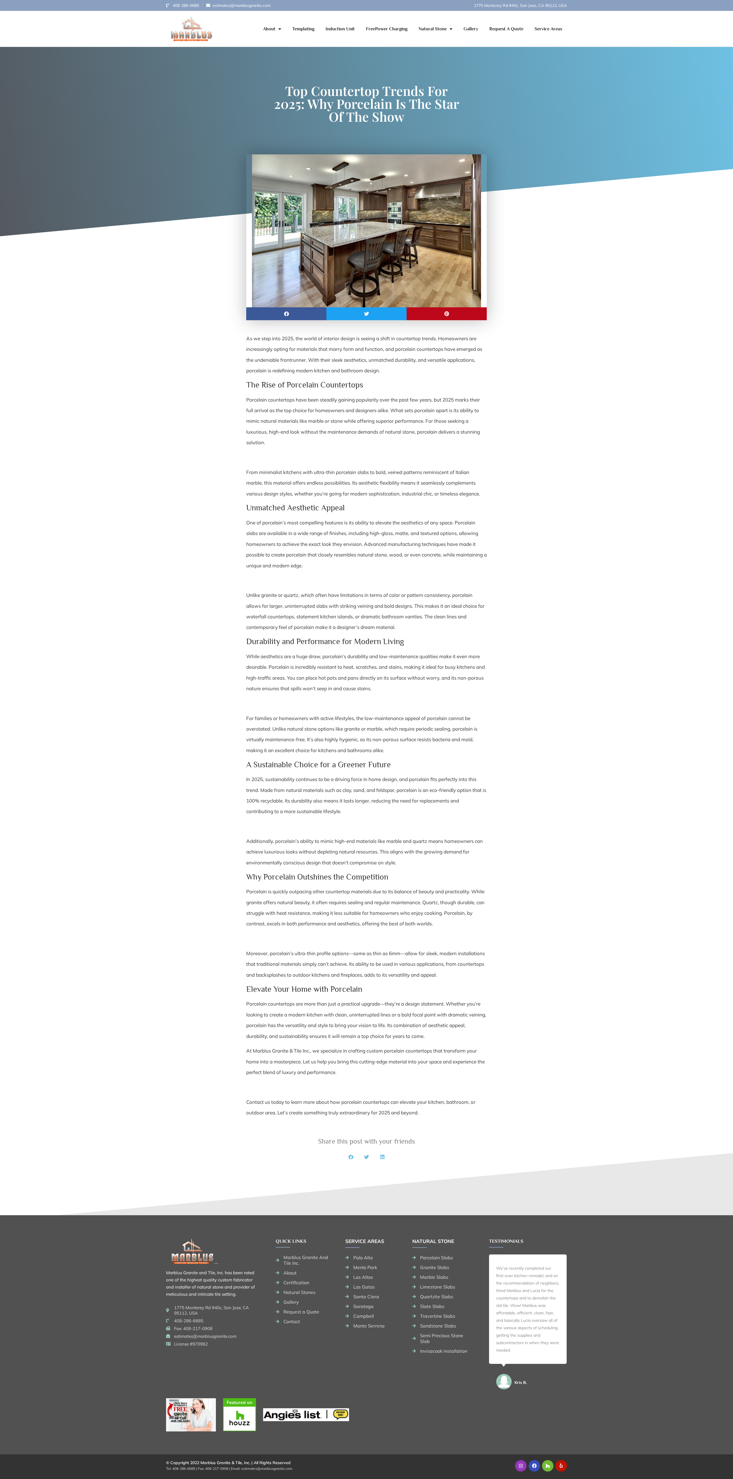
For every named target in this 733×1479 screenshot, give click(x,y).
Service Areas (548, 29)
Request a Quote (506, 29)
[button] (286, 313)
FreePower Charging (386, 29)
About (269, 29)
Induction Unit (340, 29)
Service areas (364, 1241)
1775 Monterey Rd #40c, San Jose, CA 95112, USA (520, 5)
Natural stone (433, 1241)
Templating (303, 29)
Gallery (471, 29)
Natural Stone (433, 29)
